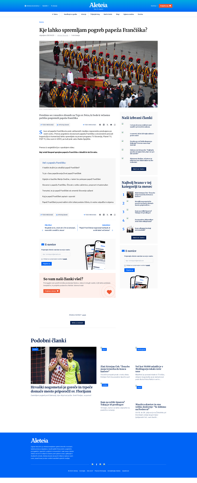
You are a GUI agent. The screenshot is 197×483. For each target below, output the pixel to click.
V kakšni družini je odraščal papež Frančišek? (61, 167)
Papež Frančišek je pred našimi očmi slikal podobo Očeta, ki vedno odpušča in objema (77, 202)
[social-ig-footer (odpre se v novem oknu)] (104, 464)
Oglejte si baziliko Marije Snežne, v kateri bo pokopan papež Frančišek (71, 179)
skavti (139, 387)
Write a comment (77, 323)
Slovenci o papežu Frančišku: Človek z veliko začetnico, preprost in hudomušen (75, 185)
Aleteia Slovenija (62, 35)
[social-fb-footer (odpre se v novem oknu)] (96, 464)
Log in (84, 315)
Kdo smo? (90, 471)
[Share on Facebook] (100, 125)
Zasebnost (125, 471)
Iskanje (55, 6)
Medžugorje (141, 349)
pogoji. (65, 259)
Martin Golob (108, 14)
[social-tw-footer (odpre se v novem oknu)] (100, 464)
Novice (41, 22)
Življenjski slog (95, 14)
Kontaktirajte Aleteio (114, 471)
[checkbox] (42, 259)
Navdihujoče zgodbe (70, 14)
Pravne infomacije (100, 471)
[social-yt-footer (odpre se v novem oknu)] (93, 464)
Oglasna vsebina (128, 14)
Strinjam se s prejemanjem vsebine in (55, 259)
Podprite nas (164, 6)
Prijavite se (46, 264)
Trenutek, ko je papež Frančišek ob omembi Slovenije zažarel (67, 190)
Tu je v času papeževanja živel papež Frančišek (61, 173)
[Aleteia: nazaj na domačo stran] (98, 5)
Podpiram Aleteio (50, 291)
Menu (56, 14)
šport (104, 349)
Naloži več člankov (139, 169)
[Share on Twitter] (107, 125)
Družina (140, 14)
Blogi (117, 14)
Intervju (83, 14)
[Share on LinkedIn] (104, 125)
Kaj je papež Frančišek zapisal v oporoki (58, 196)
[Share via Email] (111, 125)
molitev (35, 349)
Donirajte (82, 471)
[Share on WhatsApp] (115, 125)
